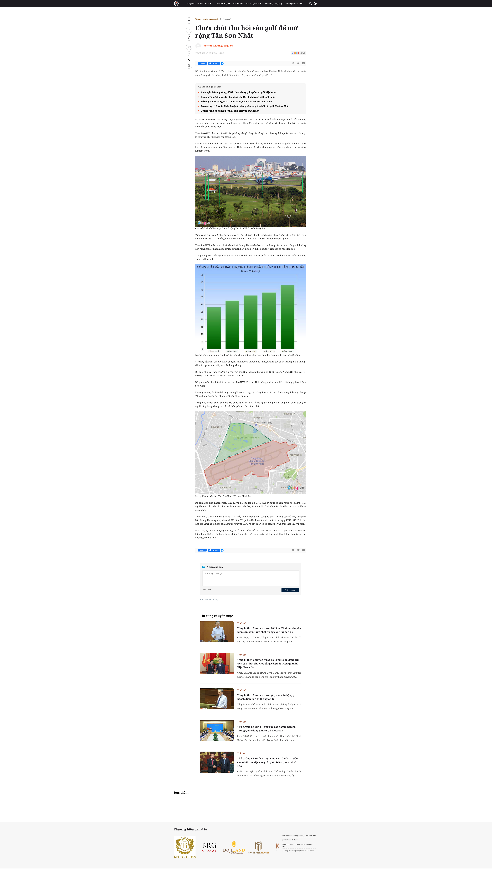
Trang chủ (189, 3)
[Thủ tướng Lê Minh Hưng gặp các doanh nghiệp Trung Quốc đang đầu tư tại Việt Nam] (217, 730)
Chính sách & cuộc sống (206, 19)
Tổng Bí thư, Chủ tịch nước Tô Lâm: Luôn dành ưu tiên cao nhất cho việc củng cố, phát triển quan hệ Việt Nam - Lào (268, 663)
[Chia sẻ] (189, 30)
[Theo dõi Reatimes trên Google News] (298, 53)
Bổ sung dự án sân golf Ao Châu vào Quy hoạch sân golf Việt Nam (236, 101)
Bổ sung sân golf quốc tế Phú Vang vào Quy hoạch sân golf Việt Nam (238, 96)
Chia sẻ (202, 63)
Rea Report (238, 3)
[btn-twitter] (298, 63)
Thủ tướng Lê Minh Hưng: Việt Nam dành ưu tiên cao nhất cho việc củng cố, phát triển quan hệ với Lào (267, 762)
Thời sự (226, 19)
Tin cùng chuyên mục (216, 616)
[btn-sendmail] (303, 63)
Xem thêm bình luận (209, 599)
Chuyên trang (221, 3)
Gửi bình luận (290, 590)
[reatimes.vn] (176, 3)
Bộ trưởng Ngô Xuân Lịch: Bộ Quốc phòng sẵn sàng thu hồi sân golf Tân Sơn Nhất (245, 106)
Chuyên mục (202, 3)
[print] (189, 47)
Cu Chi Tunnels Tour (290, 840)
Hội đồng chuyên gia (274, 3)
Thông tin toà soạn (294, 3)
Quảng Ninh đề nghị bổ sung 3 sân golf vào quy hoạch (230, 110)
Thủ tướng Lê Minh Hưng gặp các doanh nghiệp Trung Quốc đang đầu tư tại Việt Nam (266, 728)
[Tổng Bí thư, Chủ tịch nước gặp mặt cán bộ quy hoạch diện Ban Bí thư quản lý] (217, 698)
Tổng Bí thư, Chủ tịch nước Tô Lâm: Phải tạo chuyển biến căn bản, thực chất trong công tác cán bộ (269, 630)
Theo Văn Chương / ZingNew (217, 45)
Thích (215, 63)
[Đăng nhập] (315, 4)
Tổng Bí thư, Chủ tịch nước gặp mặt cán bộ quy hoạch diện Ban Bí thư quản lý (266, 697)
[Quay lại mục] (189, 20)
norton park (302, 844)
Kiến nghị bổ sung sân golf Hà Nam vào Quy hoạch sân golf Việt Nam (238, 92)
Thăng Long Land (297, 851)
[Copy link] (189, 37)
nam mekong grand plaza (298, 835)
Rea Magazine (252, 3)
